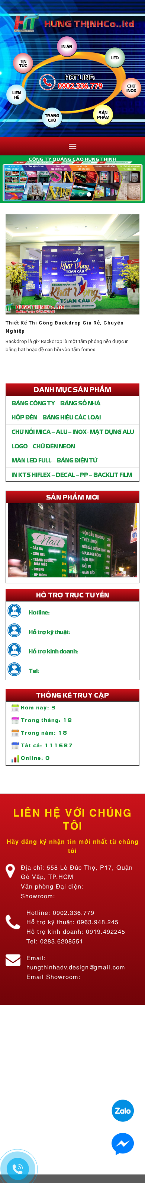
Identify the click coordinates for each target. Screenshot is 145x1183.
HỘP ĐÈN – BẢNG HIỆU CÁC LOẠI (56, 417)
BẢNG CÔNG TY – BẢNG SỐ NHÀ (56, 402)
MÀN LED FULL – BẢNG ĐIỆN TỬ (54, 460)
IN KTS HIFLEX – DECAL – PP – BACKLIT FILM (72, 474)
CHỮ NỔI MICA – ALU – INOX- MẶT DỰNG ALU (73, 431)
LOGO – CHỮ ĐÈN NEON (43, 445)
